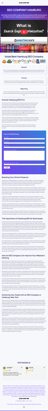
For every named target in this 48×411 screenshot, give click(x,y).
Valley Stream (42, 391)
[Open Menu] (2, 3)
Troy (4, 390)
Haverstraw (31, 391)
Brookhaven (23, 385)
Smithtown (31, 388)
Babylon (18, 385)
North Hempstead (41, 387)
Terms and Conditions (19, 404)
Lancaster (19, 393)
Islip (30, 387)
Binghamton (37, 393)
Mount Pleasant (6, 395)
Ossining (5, 393)
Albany (9, 385)
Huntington (25, 387)
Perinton (19, 395)
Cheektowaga (33, 385)
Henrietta (24, 393)
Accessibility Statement (30, 404)
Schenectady (25, 388)
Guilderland (10, 391)
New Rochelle (37, 395)
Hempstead (19, 387)
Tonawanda (42, 388)
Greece (8, 387)
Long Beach (35, 390)
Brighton (16, 391)
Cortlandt (10, 393)
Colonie (4, 387)
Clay (44, 385)
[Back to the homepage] (24, 3)
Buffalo (27, 385)
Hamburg (21, 390)
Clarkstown (39, 385)
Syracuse (37, 388)
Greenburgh (13, 387)
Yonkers (17, 390)
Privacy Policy (10, 404)
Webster (43, 393)
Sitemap (39, 404)
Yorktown (20, 391)
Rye (21, 388)
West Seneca (14, 395)
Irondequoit (31, 395)
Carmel (25, 390)
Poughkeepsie (30, 393)
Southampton (14, 396)
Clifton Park (26, 391)
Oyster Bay (11, 388)
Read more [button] (28, 378)
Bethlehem (4, 391)
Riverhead (30, 390)
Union (19, 396)
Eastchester (41, 390)
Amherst (13, 385)
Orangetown (6, 388)
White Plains (12, 390)
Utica (7, 390)
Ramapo (43, 395)
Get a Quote (24, 48)
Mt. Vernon (33, 387)
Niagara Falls (25, 395)
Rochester (17, 388)
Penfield (37, 391)
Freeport (15, 393)
